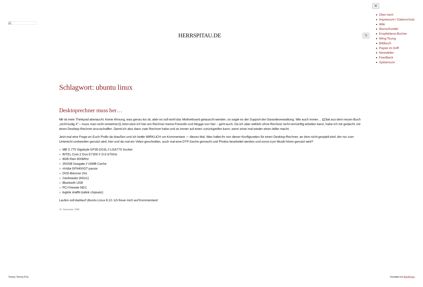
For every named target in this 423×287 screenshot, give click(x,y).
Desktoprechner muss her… (90, 110)
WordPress (409, 276)
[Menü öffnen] (366, 35)
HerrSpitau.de (199, 35)
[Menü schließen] (375, 6)
